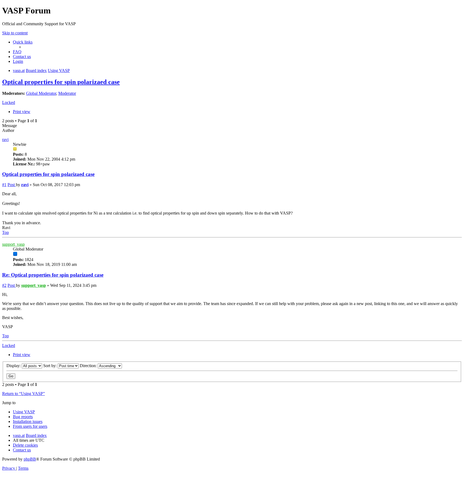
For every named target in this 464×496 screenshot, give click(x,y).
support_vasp (13, 244)
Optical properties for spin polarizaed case (61, 81)
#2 (4, 285)
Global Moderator (41, 93)
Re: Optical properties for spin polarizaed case (52, 275)
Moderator (67, 93)
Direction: (89, 365)
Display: (14, 365)
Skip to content (15, 33)
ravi (5, 139)
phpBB (30, 459)
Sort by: (50, 365)
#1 (4, 184)
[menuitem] (17, 51)
